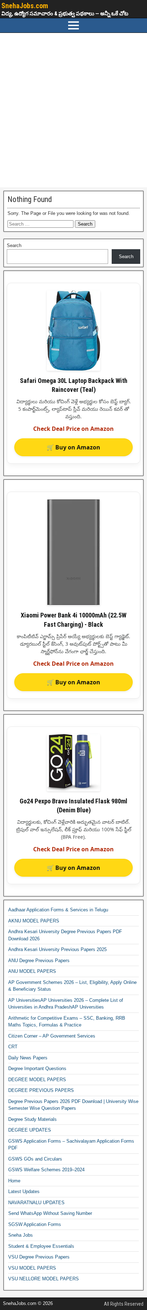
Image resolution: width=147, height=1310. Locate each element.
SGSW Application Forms (34, 1224)
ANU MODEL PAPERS (32, 971)
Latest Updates (24, 1191)
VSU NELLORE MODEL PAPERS (43, 1278)
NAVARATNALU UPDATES (36, 1202)
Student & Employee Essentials (41, 1246)
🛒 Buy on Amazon (73, 447)
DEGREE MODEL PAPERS (37, 1079)
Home (14, 1180)
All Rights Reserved (123, 1304)
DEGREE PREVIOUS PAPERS (41, 1090)
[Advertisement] (73, 110)
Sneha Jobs (20, 1235)
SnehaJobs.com (24, 5)
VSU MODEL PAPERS (32, 1268)
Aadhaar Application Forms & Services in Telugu (58, 909)
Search (14, 245)
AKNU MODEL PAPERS (33, 921)
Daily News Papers (27, 1057)
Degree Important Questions (37, 1068)
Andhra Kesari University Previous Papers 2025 (57, 949)
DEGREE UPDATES (29, 1130)
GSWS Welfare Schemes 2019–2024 (46, 1169)
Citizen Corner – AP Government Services (51, 1036)
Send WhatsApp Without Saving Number (50, 1213)
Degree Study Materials (32, 1119)
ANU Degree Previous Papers (39, 960)
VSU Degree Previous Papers (39, 1257)
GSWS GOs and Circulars (35, 1159)
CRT (12, 1046)
